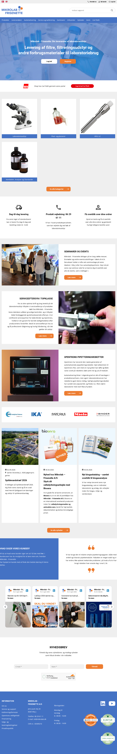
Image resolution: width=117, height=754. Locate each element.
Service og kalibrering (46, 20)
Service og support (9, 709)
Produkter (5, 20)
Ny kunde (103, 2)
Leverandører (17, 20)
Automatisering (30, 20)
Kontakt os (93, 2)
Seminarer (61, 20)
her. (42, 553)
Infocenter (71, 20)
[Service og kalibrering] (90, 720)
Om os (4, 706)
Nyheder (80, 20)
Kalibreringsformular (10, 712)
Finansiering (6, 719)
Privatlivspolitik (7, 728)
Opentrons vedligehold (10, 715)
